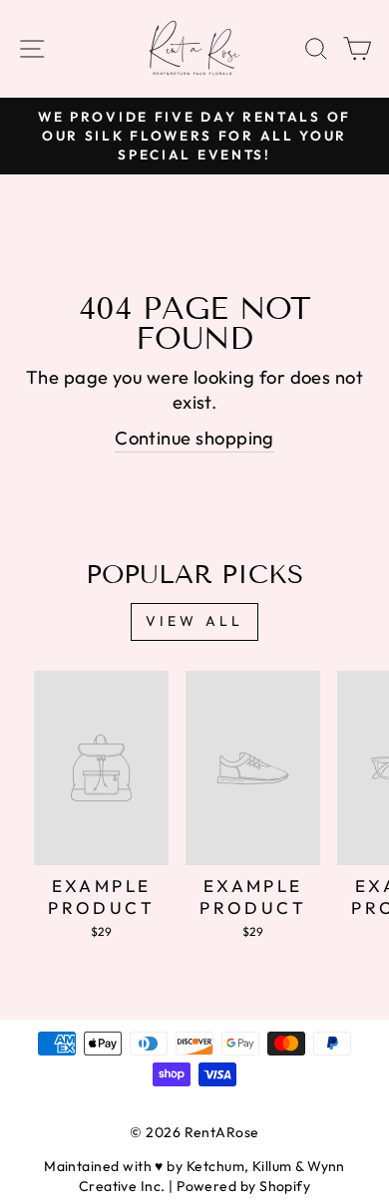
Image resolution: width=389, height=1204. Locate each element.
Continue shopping (194, 438)
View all (195, 621)
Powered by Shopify (243, 1186)
